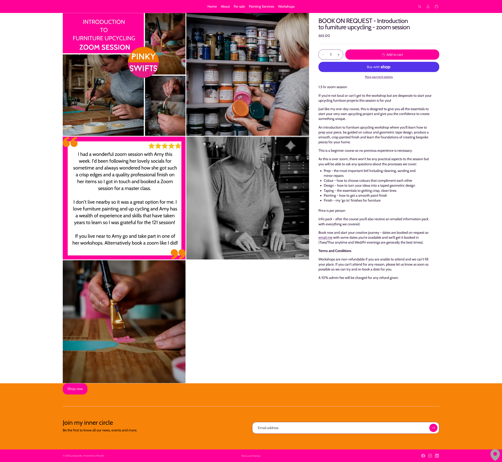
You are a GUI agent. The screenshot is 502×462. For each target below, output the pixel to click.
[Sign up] (433, 428)
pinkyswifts (76, 455)
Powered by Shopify (94, 455)
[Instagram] (430, 455)
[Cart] (436, 6)
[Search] (419, 6)
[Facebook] (423, 455)
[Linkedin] (437, 455)
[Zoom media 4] (247, 198)
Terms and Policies (251, 455)
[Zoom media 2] (247, 74)
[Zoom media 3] (124, 198)
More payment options (379, 77)
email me (325, 237)
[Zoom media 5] (124, 321)
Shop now (75, 389)
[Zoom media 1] (124, 74)
